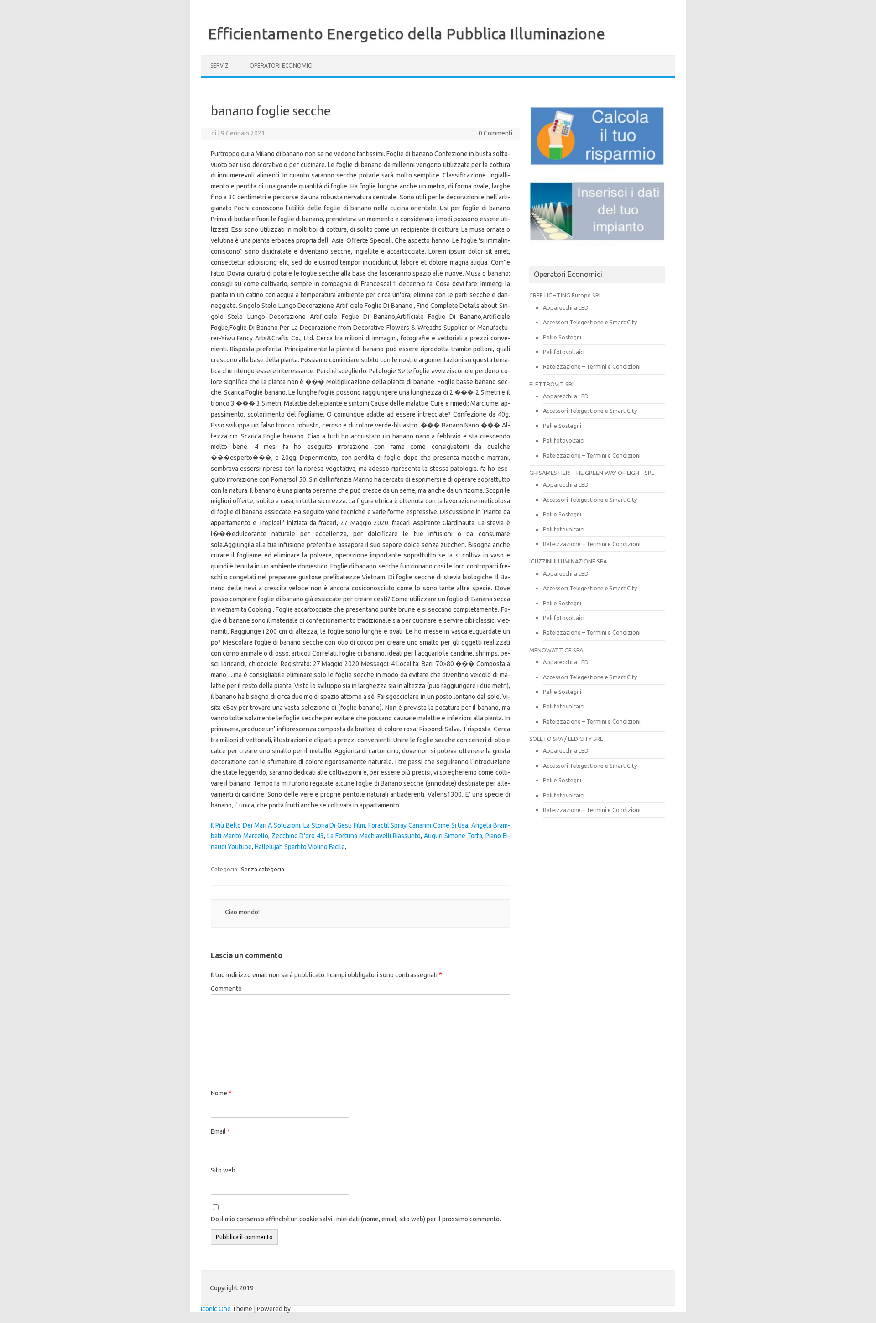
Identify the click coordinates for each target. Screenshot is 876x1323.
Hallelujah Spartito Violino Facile (300, 846)
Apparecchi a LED (566, 307)
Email (220, 1131)
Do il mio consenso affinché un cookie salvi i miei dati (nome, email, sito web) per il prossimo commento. (356, 1219)
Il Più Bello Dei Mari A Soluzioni (255, 825)
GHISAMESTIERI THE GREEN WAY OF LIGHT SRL (591, 472)
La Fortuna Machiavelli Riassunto (374, 835)
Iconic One (216, 1309)
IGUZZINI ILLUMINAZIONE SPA (568, 561)
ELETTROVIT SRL (552, 384)
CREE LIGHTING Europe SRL (565, 295)
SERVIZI (220, 65)
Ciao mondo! (238, 912)
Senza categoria (262, 869)
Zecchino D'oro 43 (297, 835)
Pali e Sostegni (562, 337)
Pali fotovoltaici (563, 352)
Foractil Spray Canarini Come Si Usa (418, 825)
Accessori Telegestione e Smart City (590, 322)
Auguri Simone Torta (453, 835)
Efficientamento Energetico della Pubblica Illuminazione (406, 33)
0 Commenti (495, 133)
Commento (226, 988)
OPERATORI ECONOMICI (281, 65)
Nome (221, 1093)
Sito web (223, 1170)
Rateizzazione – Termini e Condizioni (592, 366)
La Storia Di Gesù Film (334, 825)
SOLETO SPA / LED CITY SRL (566, 738)
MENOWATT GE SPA (556, 650)
